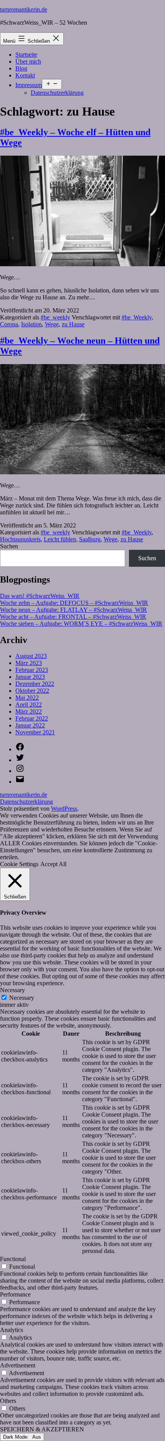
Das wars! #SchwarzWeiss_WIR (39, 596)
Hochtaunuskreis (20, 539)
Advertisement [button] (17, 1365)
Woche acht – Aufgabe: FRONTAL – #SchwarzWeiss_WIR (73, 616)
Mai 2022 (27, 697)
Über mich (28, 61)
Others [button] (8, 1400)
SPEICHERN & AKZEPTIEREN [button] (42, 1429)
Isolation (31, 324)
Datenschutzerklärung (57, 92)
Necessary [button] (12, 990)
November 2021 (35, 732)
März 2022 (28, 711)
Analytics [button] (11, 1330)
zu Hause (73, 324)
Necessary (21, 997)
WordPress (64, 808)
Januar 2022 (30, 725)
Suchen (9, 546)
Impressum (28, 85)
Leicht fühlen (60, 539)
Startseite (26, 54)
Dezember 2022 (34, 683)
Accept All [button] (53, 864)
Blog (21, 68)
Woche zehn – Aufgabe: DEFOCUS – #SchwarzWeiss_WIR (74, 603)
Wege (52, 324)
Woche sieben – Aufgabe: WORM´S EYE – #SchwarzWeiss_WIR (81, 623)
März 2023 (28, 663)
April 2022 (28, 704)
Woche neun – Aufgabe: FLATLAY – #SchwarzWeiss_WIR (73, 609)
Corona (9, 324)
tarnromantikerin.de (23, 9)
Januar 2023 (30, 676)
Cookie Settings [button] (19, 864)
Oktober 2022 (32, 690)
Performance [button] (15, 1294)
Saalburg (90, 539)
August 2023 (31, 656)
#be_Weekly (137, 317)
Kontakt (25, 75)
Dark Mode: (16, 1437)
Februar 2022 (31, 718)
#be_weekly (55, 317)
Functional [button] (13, 1259)
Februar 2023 (31, 670)
